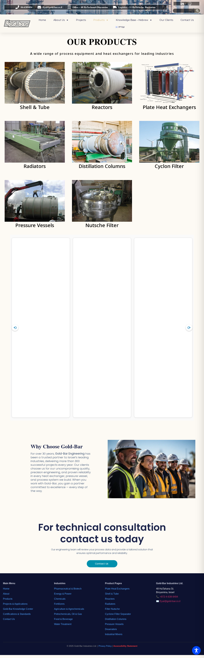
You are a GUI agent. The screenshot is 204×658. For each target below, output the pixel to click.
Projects (81, 20)
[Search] (197, 11)
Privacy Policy (105, 646)
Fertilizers (59, 604)
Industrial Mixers (113, 634)
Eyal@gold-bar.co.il (170, 601)
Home (42, 20)
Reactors (110, 599)
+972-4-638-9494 (169, 596)
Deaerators (111, 629)
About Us (59, 20)
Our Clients (166, 20)
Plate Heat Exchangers (117, 588)
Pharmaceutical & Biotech (68, 588)
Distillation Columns (115, 619)
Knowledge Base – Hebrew (132, 20)
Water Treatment (62, 624)
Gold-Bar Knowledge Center (18, 609)
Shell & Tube (112, 593)
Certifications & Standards (17, 614)
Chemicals (59, 599)
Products (99, 20)
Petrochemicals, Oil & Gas (68, 614)
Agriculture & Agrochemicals (69, 609)
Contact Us (187, 20)
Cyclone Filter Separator (118, 614)
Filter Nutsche (112, 609)
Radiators (110, 604)
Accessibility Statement (125, 646)
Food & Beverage (63, 619)
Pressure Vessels (114, 624)
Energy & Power (62, 593)
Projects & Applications (15, 604)
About (6, 593)
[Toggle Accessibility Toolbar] (196, 650)
